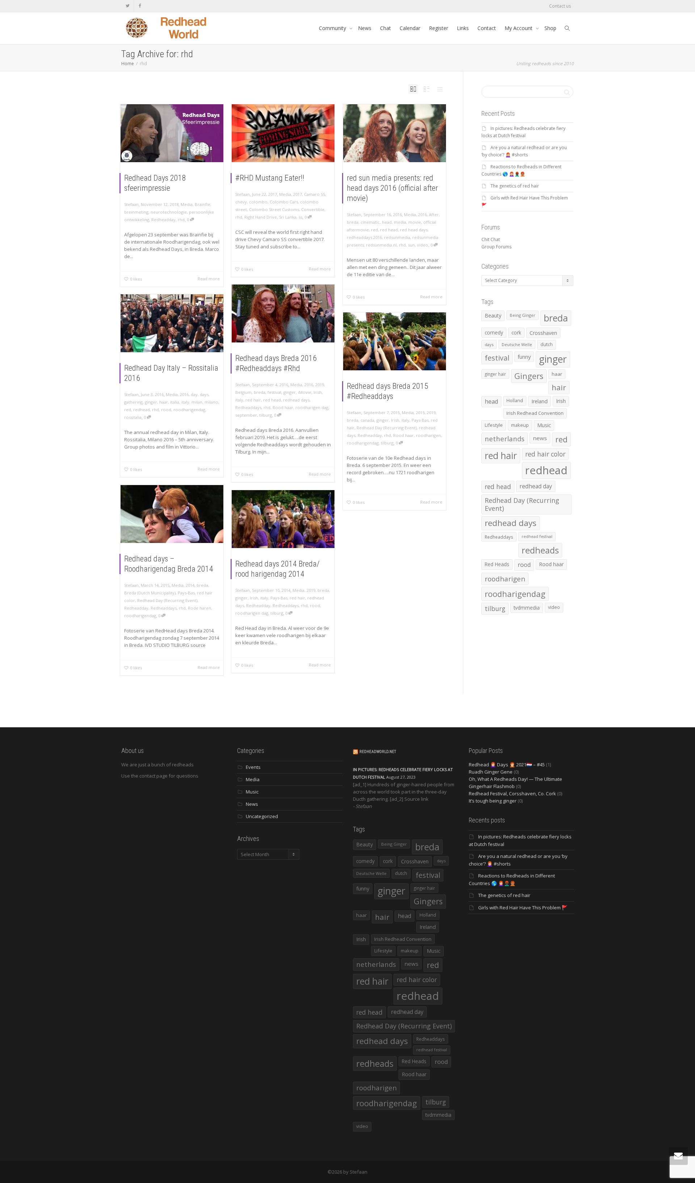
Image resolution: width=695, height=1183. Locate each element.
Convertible (312, 209)
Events (253, 767)
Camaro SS (314, 194)
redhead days (296, 400)
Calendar (410, 28)
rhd (181, 219)
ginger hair (495, 374)
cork (516, 332)
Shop (550, 28)
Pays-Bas (420, 420)
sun (411, 245)
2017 (297, 194)
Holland (514, 400)
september (246, 415)
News (364, 28)
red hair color (545, 454)
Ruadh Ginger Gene (491, 772)
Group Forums (496, 247)
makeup (520, 425)
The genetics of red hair (514, 186)
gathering (133, 402)
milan (196, 402)
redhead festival (537, 536)
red (374, 229)
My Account (519, 28)
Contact (486, 28)
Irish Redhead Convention (535, 413)
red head (389, 229)
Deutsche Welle (517, 344)
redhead (141, 409)
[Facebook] (140, 6)
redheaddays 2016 (364, 237)
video (422, 245)
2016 (422, 214)
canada (367, 420)
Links (463, 28)
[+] (172, 133)
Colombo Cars (284, 202)
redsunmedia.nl (381, 245)
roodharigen (428, 435)
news (540, 438)
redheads (540, 550)
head (387, 222)
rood (166, 409)
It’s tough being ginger (493, 800)
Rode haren (199, 608)
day (194, 394)
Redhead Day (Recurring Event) (387, 427)
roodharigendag (189, 409)
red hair (253, 400)
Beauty (493, 315)
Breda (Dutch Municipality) (150, 592)
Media (187, 204)
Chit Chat (490, 239)
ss (300, 217)
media (400, 222)
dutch (546, 344)
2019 (319, 384)
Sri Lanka (287, 217)
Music (544, 425)
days (204, 394)
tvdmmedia (527, 607)
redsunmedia (397, 237)
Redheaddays (248, 407)
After (434, 214)
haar (163, 402)
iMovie (304, 392)
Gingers (528, 376)
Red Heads (497, 564)
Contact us (560, 6)
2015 (420, 412)
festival (274, 392)
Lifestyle (494, 425)
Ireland (539, 401)
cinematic (370, 222)
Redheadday (163, 219)
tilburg (265, 415)
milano (211, 402)
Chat (385, 28)
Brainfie (202, 204)
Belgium (243, 392)
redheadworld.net (377, 751)
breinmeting (136, 212)
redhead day (535, 486)
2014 (190, 585)
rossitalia (133, 417)
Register (438, 28)
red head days (413, 229)
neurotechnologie (169, 212)
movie (414, 222)
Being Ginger (522, 315)
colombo (258, 202)
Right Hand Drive (260, 217)
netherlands (505, 438)
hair (559, 387)
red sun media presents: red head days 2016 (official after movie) (392, 188)
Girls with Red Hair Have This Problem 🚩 (523, 907)
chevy (241, 202)
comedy (494, 332)
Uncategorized (262, 816)
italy (239, 400)
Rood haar (283, 407)
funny (524, 356)
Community (333, 28)
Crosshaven (543, 332)
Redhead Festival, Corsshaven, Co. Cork (512, 793)
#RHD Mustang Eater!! (269, 177)
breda (352, 222)
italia (174, 402)
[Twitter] (128, 6)
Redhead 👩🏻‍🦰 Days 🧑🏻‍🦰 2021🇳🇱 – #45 (507, 764)
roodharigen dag (311, 407)
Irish (317, 392)
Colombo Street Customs (274, 209)
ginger (289, 392)
